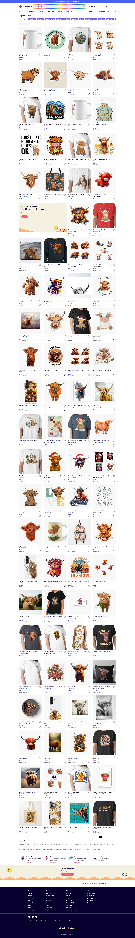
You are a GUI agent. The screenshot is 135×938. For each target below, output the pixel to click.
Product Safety (70, 903)
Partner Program (50, 898)
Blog (29, 900)
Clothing (31, 11)
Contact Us (69, 907)
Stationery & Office (104, 11)
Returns (68, 895)
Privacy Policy (39, 920)
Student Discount (32, 903)
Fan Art (30, 895)
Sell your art (49, 903)
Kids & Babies (81, 11)
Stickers (41, 11)
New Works (31, 898)
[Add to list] (40, 54)
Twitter (91, 898)
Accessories (92, 11)
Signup (29, 907)
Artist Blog (49, 907)
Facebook (92, 895)
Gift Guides (31, 893)
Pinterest (91, 903)
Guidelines (69, 900)
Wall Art (60, 11)
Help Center (69, 898)
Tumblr (91, 900)
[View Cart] (114, 6)
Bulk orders (31, 910)
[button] (67, 1)
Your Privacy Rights (71, 910)
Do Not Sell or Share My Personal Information (54, 920)
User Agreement (31, 920)
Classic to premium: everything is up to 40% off (67, 1)
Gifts (114, 11)
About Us (48, 893)
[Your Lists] (110, 6)
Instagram (92, 893)
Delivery (68, 893)
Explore (21, 11)
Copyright (69, 905)
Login (29, 905)
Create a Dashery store (52, 910)
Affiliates (48, 900)
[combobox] (59, 6)
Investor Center (50, 895)
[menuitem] (21, 12)
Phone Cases (50, 11)
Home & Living (70, 11)
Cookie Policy (69, 920)
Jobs (47, 905)
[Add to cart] (65, 58)
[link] (32, 19)
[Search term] (84, 6)
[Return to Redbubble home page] (25, 6)
